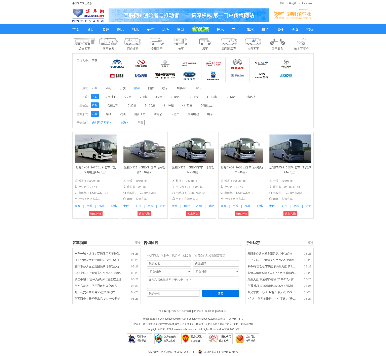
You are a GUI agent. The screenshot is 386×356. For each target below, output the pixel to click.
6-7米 (127, 97)
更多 (138, 242)
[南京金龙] (189, 76)
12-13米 (230, 97)
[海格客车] (189, 64)
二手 (235, 29)
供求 (250, 29)
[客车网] (88, 15)
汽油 (123, 114)
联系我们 (175, 311)
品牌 (165, 29)
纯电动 (158, 114)
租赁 (265, 29)
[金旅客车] (165, 64)
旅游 (137, 88)
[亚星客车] (213, 76)
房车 (199, 88)
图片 (120, 29)
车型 (180, 29)
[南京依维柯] (141, 76)
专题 (106, 29)
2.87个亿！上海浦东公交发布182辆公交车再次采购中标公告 (99, 273)
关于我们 (164, 311)
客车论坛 (221, 311)
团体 (151, 88)
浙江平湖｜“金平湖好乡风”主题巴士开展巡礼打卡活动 (99, 279)
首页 (76, 29)
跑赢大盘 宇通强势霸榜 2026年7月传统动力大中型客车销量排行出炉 (272, 279)
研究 (150, 29)
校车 (165, 88)
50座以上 (207, 105)
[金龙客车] (141, 64)
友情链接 (198, 311)
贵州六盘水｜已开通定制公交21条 (96, 286)
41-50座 (187, 105)
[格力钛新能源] (262, 64)
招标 (310, 29)
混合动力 (139, 114)
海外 (280, 29)
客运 (109, 88)
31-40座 (168, 105)
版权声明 (187, 311)
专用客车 (182, 88)
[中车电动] (117, 76)
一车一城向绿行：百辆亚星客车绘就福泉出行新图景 (99, 253)
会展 (295, 29)
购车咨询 (95, 214)
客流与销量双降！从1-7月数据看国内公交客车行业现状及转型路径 (272, 273)
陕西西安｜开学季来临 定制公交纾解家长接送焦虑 (99, 298)
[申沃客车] (262, 76)
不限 (95, 60)
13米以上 (250, 97)
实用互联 (210, 311)
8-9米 (158, 97)
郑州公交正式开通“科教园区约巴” (95, 292)
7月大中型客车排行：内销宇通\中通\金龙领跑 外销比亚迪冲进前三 (272, 298)
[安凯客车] (238, 64)
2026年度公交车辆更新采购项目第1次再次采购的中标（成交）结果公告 (272, 266)
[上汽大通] (286, 76)
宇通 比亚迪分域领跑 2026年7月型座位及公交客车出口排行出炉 (272, 286)
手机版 (292, 3)
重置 (140, 122)
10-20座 (131, 105)
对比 (114, 206)
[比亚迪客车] (213, 64)
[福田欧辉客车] (286, 64)
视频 (135, 29)
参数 (77, 206)
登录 (282, 3)
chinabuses (307, 3)
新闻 (90, 29)
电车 (210, 114)
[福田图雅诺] (165, 76)
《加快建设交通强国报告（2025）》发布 (99, 260)
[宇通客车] (117, 64)
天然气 (175, 114)
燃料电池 (193, 114)
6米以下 (111, 97)
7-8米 (143, 97)
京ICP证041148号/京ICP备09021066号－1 (171, 351)
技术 (220, 29)
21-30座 (150, 105)
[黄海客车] (238, 76)
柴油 (109, 114)
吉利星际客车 (102, 122)
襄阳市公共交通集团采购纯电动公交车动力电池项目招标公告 (99, 266)
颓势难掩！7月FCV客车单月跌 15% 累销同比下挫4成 (272, 292)
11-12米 (212, 97)
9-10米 (175, 97)
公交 (123, 88)
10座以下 (112, 105)
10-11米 (193, 97)
